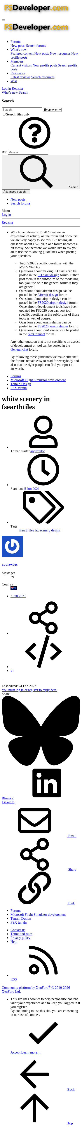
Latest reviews (20, 77)
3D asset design (48, 275)
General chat (19, 349)
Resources (17, 73)
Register (7, 222)
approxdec (37, 451)
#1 (12, 671)
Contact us (17, 930)
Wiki (13, 81)
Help (13, 942)
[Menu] (3, 20)
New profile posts (45, 65)
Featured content (21, 53)
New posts (17, 45)
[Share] (43, 633)
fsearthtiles (27, 530)
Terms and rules (21, 934)
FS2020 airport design (53, 302)
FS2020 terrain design (53, 326)
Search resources (42, 77)
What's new (18, 49)
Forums (15, 42)
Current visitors (21, 65)
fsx (37, 530)
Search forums (36, 45)
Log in (6, 215)
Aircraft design (47, 295)
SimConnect (36, 334)
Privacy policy (20, 938)
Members (16, 61)
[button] (34, 148)
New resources (60, 53)
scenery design (50, 530)
